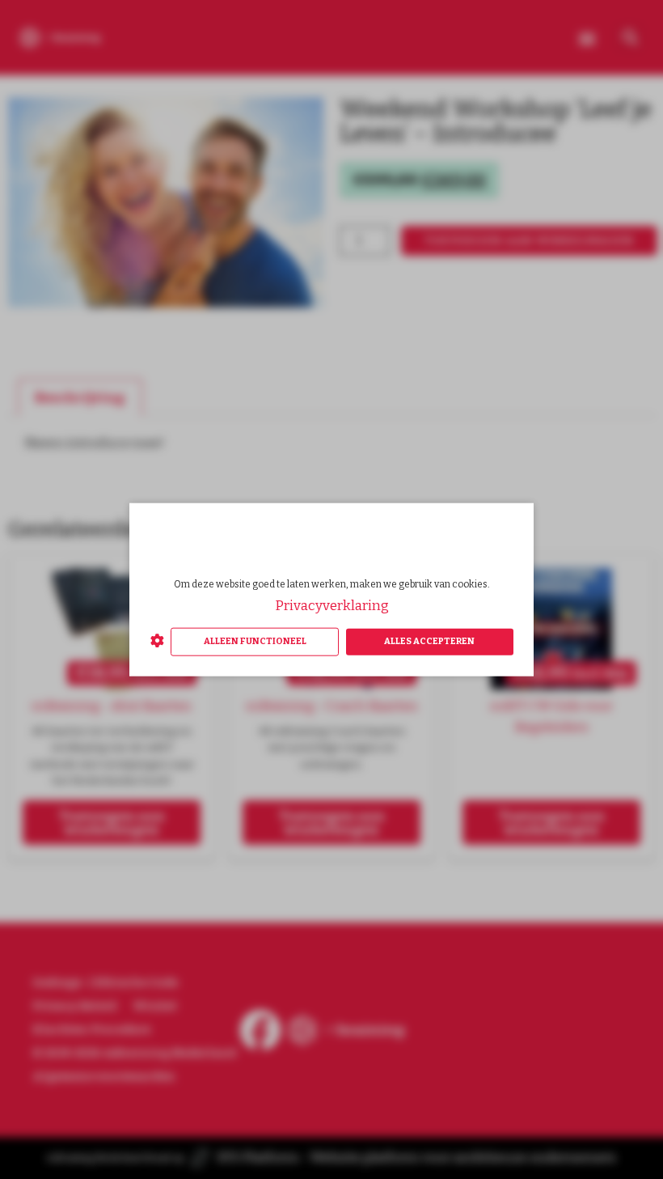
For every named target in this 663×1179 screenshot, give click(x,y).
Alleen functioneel (255, 641)
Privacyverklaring (332, 605)
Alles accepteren (429, 641)
